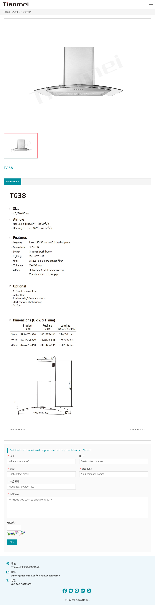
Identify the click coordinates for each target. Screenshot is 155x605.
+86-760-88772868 (21, 584)
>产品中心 (16, 11)
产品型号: (13, 481)
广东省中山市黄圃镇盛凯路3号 (25, 567)
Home (7, 11)
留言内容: (13, 494)
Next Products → (139, 429)
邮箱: (11, 469)
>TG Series (26, 11)
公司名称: (85, 469)
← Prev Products (16, 429)
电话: (82, 456)
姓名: (11, 456)
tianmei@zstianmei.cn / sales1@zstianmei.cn (35, 575)
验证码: (11, 523)
